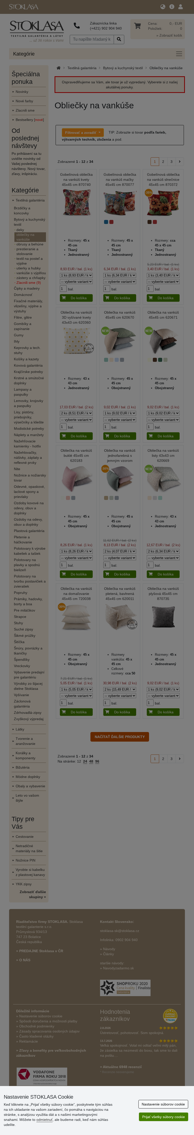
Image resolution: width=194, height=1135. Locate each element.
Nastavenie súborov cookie (163, 1104)
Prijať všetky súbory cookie (163, 1117)
